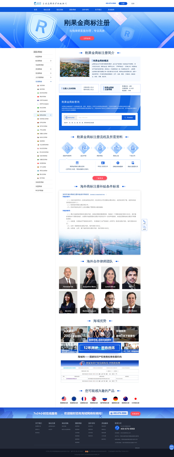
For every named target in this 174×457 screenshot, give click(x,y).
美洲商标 (39, 69)
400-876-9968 (119, 412)
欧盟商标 (39, 56)
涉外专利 (85, 9)
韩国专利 (90, 436)
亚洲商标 (39, 73)
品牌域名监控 (52, 426)
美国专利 (90, 429)
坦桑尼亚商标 (43, 159)
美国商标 (77, 429)
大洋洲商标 (40, 77)
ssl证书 (50, 429)
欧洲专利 (90, 426)
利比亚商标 (43, 107)
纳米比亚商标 (43, 137)
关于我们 (98, 9)
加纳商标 (42, 141)
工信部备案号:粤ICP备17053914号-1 (118, 451)
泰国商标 (77, 442)
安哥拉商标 (43, 122)
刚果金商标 (43, 115)
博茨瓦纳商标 (43, 170)
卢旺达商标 (43, 130)
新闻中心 (37, 429)
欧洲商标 (39, 60)
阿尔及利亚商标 (44, 152)
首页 (35, 9)
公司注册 (104, 436)
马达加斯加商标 (44, 145)
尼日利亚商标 (43, 93)
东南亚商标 (40, 182)
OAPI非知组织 (44, 100)
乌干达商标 (43, 167)
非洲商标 (39, 81)
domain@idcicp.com (126, 433)
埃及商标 (42, 85)
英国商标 (77, 436)
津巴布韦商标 (43, 126)
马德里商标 (40, 65)
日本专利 (90, 432)
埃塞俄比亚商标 (44, 119)
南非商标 (42, 89)
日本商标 (77, 432)
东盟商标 (39, 186)
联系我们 (37, 432)
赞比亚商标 (43, 174)
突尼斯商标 (43, 163)
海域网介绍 (38, 426)
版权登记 (104, 439)
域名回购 (59, 9)
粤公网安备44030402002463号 (97, 451)
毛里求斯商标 (43, 156)
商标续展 (104, 432)
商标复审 (104, 426)
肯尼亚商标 (43, 111)
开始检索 (130, 117)
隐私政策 (137, 448)
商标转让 (104, 429)
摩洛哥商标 (43, 96)
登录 (132, 3)
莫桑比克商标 (43, 133)
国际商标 (72, 9)
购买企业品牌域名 (66, 429)
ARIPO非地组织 (44, 104)
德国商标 (77, 439)
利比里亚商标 (43, 148)
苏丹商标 (42, 178)
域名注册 (47, 9)
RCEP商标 (39, 190)
